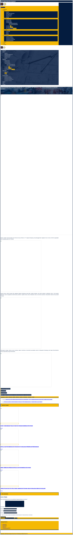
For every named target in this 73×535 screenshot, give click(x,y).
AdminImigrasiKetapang (5, 388)
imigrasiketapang (10, 395)
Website (2, 512)
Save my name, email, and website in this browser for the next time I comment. (17, 515)
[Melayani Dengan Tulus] (3, 5)
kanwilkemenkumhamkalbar (19, 395)
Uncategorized (4, 392)
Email (2, 510)
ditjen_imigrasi (4, 395)
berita (2, 428)
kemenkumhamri (28, 395)
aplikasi (4, 524)
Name (2, 508)
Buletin (4, 527)
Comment (3, 506)
